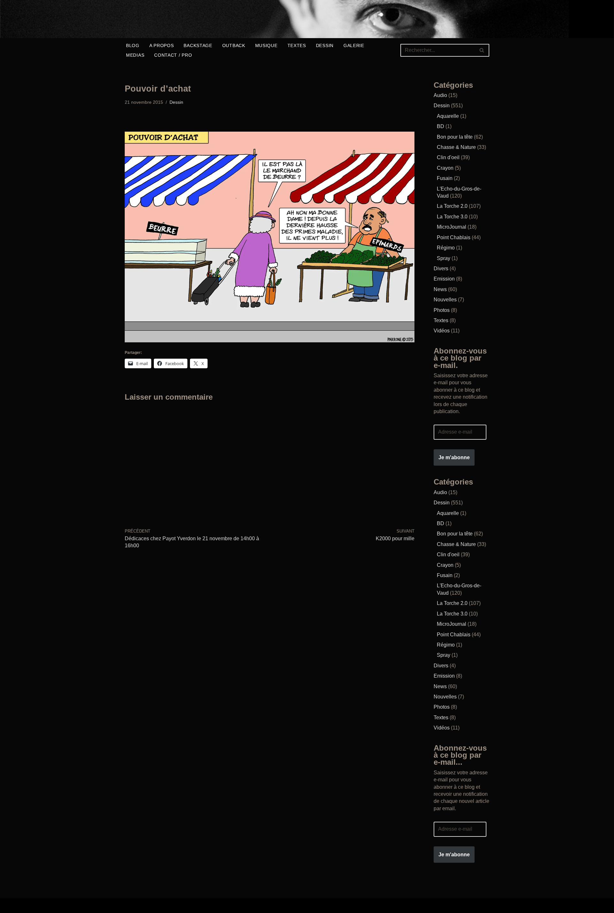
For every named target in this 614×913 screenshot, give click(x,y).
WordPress (225, 905)
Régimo (446, 247)
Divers (441, 268)
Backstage (198, 45)
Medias (135, 55)
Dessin (325, 45)
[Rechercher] (482, 50)
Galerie (353, 45)
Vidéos (442, 330)
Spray (443, 258)
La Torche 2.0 (452, 206)
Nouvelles (445, 299)
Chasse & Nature (456, 147)
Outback (233, 45)
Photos (442, 310)
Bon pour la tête (455, 137)
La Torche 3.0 (452, 216)
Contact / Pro (173, 55)
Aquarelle (448, 116)
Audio (440, 95)
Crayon (445, 168)
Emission (444, 278)
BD (440, 126)
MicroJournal (451, 227)
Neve (131, 905)
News (440, 289)
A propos (161, 45)
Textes (296, 45)
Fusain (445, 178)
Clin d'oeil (448, 157)
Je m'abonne (454, 457)
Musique (266, 45)
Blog (132, 45)
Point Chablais (453, 237)
